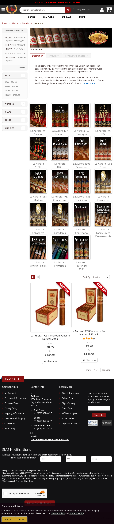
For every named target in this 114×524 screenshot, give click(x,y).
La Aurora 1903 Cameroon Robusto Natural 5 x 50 (50, 337)
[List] (38, 277)
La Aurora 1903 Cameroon (81, 165)
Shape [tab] (8, 112)
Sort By (86, 277)
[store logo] (11, 9)
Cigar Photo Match (71, 423)
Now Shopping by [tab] (14, 30)
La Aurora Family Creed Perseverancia (103, 233)
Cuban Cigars (68, 398)
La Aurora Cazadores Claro (103, 200)
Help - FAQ (9, 428)
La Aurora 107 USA (103, 132)
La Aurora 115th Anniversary (38, 167)
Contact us (9, 423)
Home (5, 23)
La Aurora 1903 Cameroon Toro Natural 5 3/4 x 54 (89, 332)
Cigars (15, 23)
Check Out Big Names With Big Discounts (57, 2)
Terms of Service (12, 403)
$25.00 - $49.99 (11, 86)
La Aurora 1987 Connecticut (59, 198)
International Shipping (14, 418)
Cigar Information (70, 393)
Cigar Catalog (68, 403)
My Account (10, 393)
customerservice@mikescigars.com (50, 439)
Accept (9, 519)
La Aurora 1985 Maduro (38, 198)
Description (37, 55)
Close (21, 519)
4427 (83, 9)
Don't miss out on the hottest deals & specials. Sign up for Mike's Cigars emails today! (99, 398)
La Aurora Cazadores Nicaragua (60, 233)
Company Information (15, 398)
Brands (25, 23)
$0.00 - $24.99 (11, 82)
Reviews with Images (76, 55)
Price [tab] (7, 75)
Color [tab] (8, 120)
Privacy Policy (11, 408)
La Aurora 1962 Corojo (103, 165)
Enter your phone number (23, 457)
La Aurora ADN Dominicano (81, 198)
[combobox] (42, 10)
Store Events (68, 418)
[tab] (37, 55)
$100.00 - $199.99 (12, 95)
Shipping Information (14, 413)
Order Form (67, 408)
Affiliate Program (70, 413)
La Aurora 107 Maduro (60, 132)
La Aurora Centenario (81, 231)
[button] (83, 16)
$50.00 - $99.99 (11, 90)
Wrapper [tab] (9, 103)
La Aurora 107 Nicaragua (81, 132)
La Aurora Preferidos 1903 (81, 266)
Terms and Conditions (25, 481)
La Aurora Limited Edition (38, 264)
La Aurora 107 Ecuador (38, 132)
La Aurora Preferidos (60, 264)
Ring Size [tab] (9, 128)
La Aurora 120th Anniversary (59, 167)
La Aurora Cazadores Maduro (38, 233)
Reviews (53, 55)
